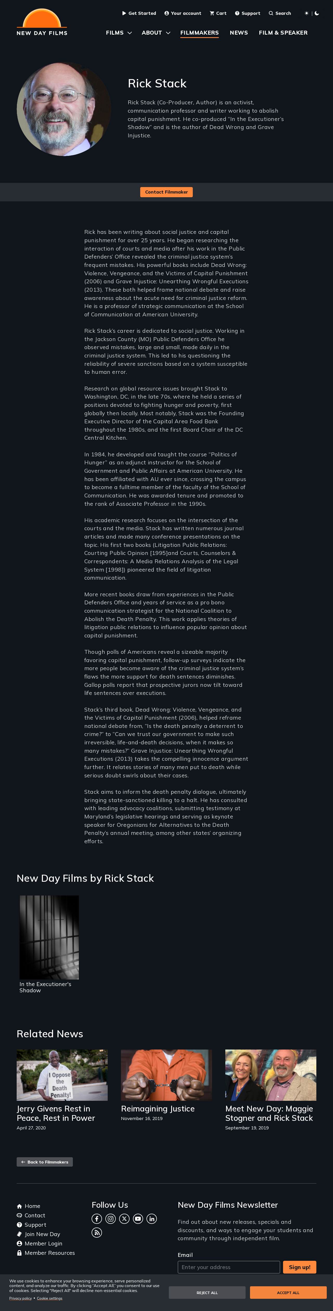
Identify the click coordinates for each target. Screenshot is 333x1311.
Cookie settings (49, 1298)
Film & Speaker (283, 32)
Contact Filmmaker (166, 192)
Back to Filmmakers (47, 1162)
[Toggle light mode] (312, 13)
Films (115, 32)
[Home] (42, 21)
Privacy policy (20, 1298)
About (152, 32)
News (239, 32)
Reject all (207, 1292)
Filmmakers (199, 32)
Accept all (288, 1292)
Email (185, 1254)
